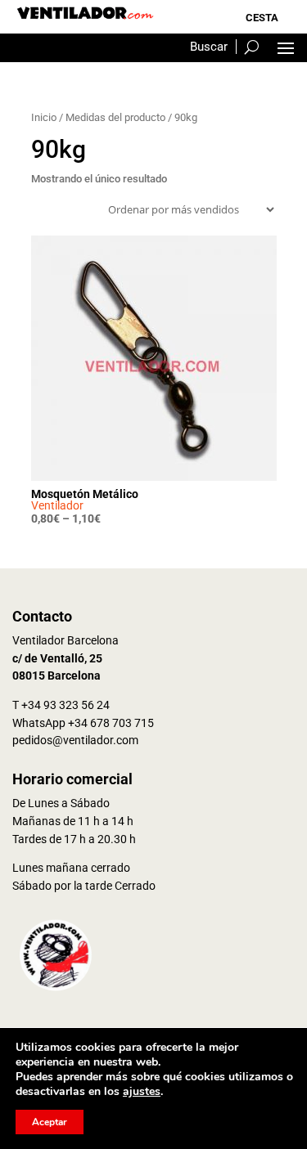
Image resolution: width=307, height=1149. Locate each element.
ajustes (141, 1091)
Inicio (43, 117)
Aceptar (49, 1122)
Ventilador (57, 505)
